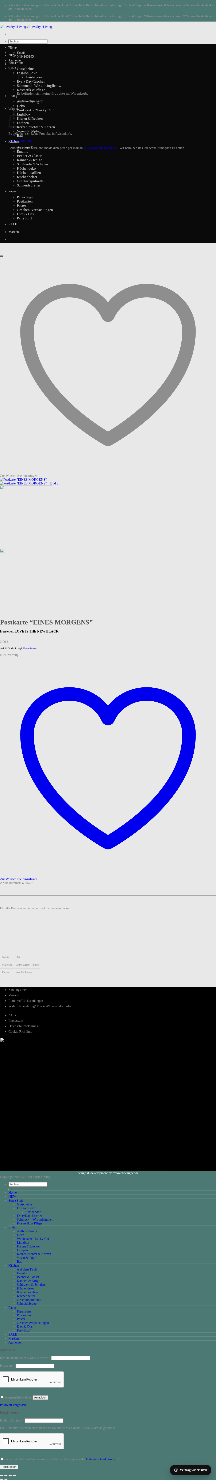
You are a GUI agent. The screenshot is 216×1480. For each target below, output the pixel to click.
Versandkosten (30, 648)
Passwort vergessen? (13, 1405)
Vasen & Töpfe (28, 131)
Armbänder (33, 77)
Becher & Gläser (29, 156)
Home (12, 47)
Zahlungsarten (17, 990)
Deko (21, 106)
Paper (12, 191)
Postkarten (25, 201)
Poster (21, 206)
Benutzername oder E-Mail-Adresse (25, 1358)
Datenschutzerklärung (100, 1459)
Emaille (22, 152)
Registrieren (9, 1466)
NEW (12, 55)
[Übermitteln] (10, 1189)
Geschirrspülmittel (31, 181)
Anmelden (40, 1397)
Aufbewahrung (28, 102)
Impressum (15, 1020)
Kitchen (13, 141)
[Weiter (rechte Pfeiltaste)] (6, 1479)
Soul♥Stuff (15, 63)
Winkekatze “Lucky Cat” (35, 110)
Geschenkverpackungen (35, 210)
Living (12, 96)
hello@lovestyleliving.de (100, 148)
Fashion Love (26, 1208)
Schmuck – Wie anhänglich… (39, 86)
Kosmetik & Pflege (31, 90)
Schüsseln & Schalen (32, 164)
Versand (13, 995)
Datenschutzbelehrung (23, 1026)
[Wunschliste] (1, 256)
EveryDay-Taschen (30, 1215)
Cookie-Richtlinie (20, 1031)
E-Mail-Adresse (12, 1420)
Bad (20, 135)
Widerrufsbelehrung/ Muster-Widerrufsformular (39, 1006)
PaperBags (25, 197)
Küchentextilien (29, 173)
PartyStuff (24, 218)
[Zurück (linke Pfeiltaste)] (1, 1479)
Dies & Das (25, 214)
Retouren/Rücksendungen (25, 1001)
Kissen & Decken (30, 119)
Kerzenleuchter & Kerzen (36, 127)
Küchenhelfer (27, 177)
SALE (12, 224)
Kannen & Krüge (29, 160)
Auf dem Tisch (28, 147)
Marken (13, 232)
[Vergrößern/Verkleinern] (1, 1475)
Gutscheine (25, 69)
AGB (12, 1015)
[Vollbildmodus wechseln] (6, 1475)
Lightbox (24, 114)
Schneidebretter (28, 185)
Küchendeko (26, 168)
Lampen (22, 1250)
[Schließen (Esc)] (14, 1475)
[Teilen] (10, 1475)
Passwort (7, 1365)
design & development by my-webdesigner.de (108, 1173)
